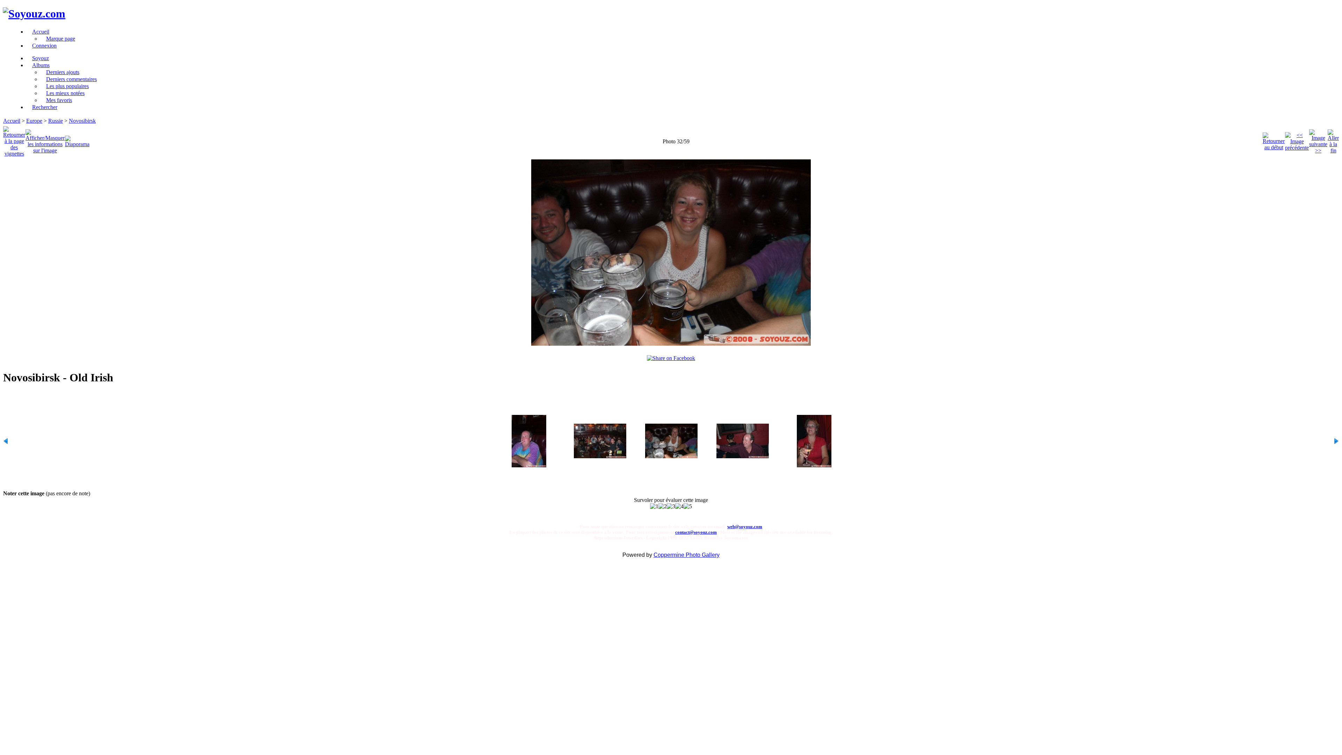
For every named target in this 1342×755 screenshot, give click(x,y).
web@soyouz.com (744, 526)
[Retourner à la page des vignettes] (14, 140)
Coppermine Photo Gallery (687, 555)
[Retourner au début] (1274, 140)
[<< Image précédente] (1297, 140)
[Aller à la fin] (1333, 140)
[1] (654, 506)
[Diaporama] (77, 140)
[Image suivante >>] (1318, 140)
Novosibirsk (82, 121)
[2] (662, 506)
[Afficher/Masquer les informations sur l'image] (45, 140)
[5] (688, 506)
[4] (679, 506)
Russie (55, 121)
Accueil (11, 121)
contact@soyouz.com (696, 532)
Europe (34, 121)
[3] (671, 506)
